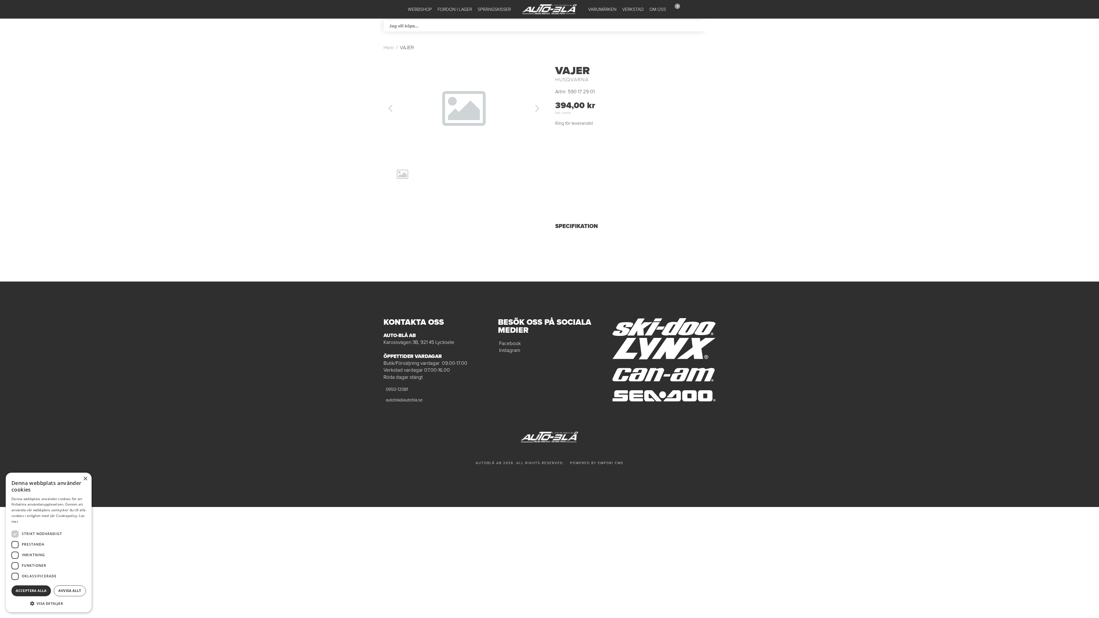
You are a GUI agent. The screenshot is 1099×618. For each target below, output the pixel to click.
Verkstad (633, 9)
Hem (389, 47)
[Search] (709, 25)
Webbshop (420, 9)
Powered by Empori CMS (596, 463)
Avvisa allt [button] (69, 590)
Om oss (657, 9)
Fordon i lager (455, 9)
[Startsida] (549, 9)
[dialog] (49, 542)
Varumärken (602, 9)
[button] (463, 108)
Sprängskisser (494, 9)
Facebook (510, 343)
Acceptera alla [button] (31, 590)
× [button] (85, 479)
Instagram (509, 350)
